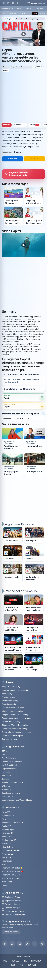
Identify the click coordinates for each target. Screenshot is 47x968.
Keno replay (7, 694)
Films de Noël (7, 847)
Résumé (6, 125)
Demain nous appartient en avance (16, 718)
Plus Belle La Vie (9, 758)
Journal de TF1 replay (11, 722)
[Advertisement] (23, 97)
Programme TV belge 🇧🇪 (12, 868)
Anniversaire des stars (11, 850)
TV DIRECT (18, 8)
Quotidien (6, 779)
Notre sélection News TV (20, 591)
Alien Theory (7, 796)
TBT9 (4, 751)
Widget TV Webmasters (15, 915)
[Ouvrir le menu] (4, 3)
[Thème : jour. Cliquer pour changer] (13, 3)
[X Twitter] (12, 944)
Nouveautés (7, 882)
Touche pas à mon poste (12, 782)
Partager (13, 158)
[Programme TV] (3, 19)
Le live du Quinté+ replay (12, 735)
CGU (5, 961)
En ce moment (24, 13)
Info (4, 67)
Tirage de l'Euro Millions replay (15, 725)
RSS (25, 961)
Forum (4, 819)
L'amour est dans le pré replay (14, 729)
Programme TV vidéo (11, 875)
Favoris (35, 158)
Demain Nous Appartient (12, 762)
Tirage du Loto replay (11, 687)
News (34, 125)
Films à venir (7, 836)
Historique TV (7, 833)
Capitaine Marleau (9, 769)
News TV (6, 812)
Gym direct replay (9, 704)
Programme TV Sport (11, 878)
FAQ (21, 965)
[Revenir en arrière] (18, 3)
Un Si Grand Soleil (9, 765)
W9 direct (6, 786)
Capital (9, 19)
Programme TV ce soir (18, 524)
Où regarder (20, 125)
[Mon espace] (8, 3)
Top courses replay (10, 739)
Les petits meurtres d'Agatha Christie (17, 800)
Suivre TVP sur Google (14, 911)
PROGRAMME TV (7, 8)
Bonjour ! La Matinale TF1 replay (15, 715)
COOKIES (15, 961)
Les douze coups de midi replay (15, 690)
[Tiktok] (34, 944)
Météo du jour (8, 854)
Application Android (13, 901)
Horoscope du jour (10, 857)
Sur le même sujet (15, 184)
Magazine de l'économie (20, 67)
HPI (3, 755)
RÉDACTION (36, 961)
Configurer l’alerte (11, 932)
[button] (42, 944)
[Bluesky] (20, 944)
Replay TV (6, 826)
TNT (4, 13)
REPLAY (29, 8)
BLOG (13, 965)
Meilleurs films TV (9, 840)
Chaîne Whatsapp (12, 908)
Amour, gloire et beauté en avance (16, 732)
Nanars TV (6, 843)
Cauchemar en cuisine (11, 793)
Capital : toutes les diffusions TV (19, 389)
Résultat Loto (7, 861)
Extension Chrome (12, 904)
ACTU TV (40, 8)
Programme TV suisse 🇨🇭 (12, 871)
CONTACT (32, 965)
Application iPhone (12, 897)
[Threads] (27, 944)
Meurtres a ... (7, 789)
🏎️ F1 (35, 13)
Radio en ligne (8, 829)
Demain (42, 13)
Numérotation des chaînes (13, 822)
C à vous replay (8, 697)
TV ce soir (13, 13)
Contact (5, 885)
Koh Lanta (6, 772)
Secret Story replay (10, 701)
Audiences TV (8, 815)
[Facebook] (5, 944)
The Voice (6, 775)
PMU (4, 864)
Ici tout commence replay (12, 711)
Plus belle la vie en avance (13, 708)
